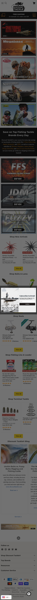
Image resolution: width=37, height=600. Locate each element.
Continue (27, 304)
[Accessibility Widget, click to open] (29, 594)
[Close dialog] (35, 288)
